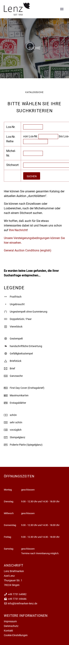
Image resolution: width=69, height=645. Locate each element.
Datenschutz (11, 626)
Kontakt (8, 630)
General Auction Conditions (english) (27, 250)
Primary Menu (62, 9)
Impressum (10, 621)
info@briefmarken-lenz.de (22, 603)
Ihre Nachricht (17, 230)
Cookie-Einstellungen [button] (16, 635)
